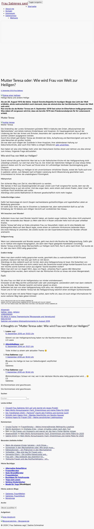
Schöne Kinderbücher (15, 482)
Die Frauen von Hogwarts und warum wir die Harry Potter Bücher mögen (44, 431)
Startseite (32, 6)
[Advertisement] (47, 60)
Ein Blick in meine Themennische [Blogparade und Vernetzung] (28, 315)
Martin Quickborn (13, 429)
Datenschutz (11, 15)
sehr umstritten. (62, 145)
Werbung (14, 18)
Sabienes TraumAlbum (15, 496)
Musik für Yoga (12, 484)
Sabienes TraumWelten (15, 493)
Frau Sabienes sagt (14, 3)
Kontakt (9, 11)
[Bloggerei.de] (15, 521)
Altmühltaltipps (12, 344)
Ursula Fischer (12, 427)
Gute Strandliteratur (15, 473)
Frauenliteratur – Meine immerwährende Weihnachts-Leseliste (47, 427)
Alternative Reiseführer (16, 468)
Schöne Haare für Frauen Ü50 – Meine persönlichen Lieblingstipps (34, 417)
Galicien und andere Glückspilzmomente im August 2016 (25, 320)
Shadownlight (11, 433)
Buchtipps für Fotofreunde (17, 477)
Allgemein (5, 310)
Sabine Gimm (11, 436)
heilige (4, 312)
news (10, 312)
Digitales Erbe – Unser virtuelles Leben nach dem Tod (47, 429)
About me (10, 9)
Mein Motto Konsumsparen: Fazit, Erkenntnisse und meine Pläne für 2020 (37, 410)
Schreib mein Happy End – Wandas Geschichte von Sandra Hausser (35, 415)
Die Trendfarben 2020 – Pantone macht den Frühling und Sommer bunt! (37, 413)
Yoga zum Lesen (13, 480)
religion (16, 312)
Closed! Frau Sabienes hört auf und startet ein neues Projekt (32, 408)
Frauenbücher (12, 475)
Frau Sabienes (18, 90)
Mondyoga (10, 498)
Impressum (10, 13)
